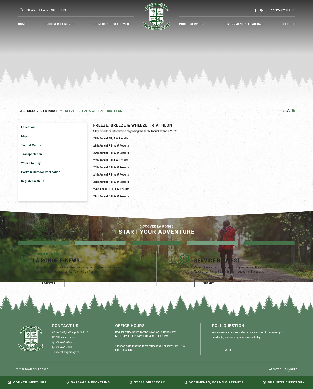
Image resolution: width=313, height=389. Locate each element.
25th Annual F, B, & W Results (111, 167)
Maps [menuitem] (25, 136)
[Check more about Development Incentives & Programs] (156, 243)
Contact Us (280, 10)
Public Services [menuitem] (191, 24)
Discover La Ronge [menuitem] (59, 24)
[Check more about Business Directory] (212, 243)
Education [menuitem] (28, 127)
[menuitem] (22, 23)
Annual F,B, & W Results (113, 138)
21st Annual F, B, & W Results (111, 196)
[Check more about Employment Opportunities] (43, 243)
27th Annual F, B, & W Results (111, 153)
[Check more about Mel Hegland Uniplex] (100, 243)
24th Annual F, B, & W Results (111, 174)
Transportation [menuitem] (31, 154)
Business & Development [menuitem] (111, 24)
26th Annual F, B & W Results (110, 160)
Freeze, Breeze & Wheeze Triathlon (92, 111)
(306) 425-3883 (64, 347)
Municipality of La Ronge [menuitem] (156, 16)
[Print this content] (292, 111)
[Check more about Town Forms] (269, 243)
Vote (228, 350)
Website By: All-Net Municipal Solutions (291, 370)
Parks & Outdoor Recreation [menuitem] (40, 172)
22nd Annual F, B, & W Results (111, 189)
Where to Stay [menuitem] (31, 163)
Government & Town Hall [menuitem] (244, 24)
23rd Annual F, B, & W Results (111, 182)
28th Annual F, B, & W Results (111, 145)
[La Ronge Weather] (262, 10)
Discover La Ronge (42, 111)
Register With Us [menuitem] (32, 181)
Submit (208, 283)
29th (96, 138)
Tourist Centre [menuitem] (31, 145)
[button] (82, 145)
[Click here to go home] (22, 111)
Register (48, 283)
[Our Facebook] (256, 10)
